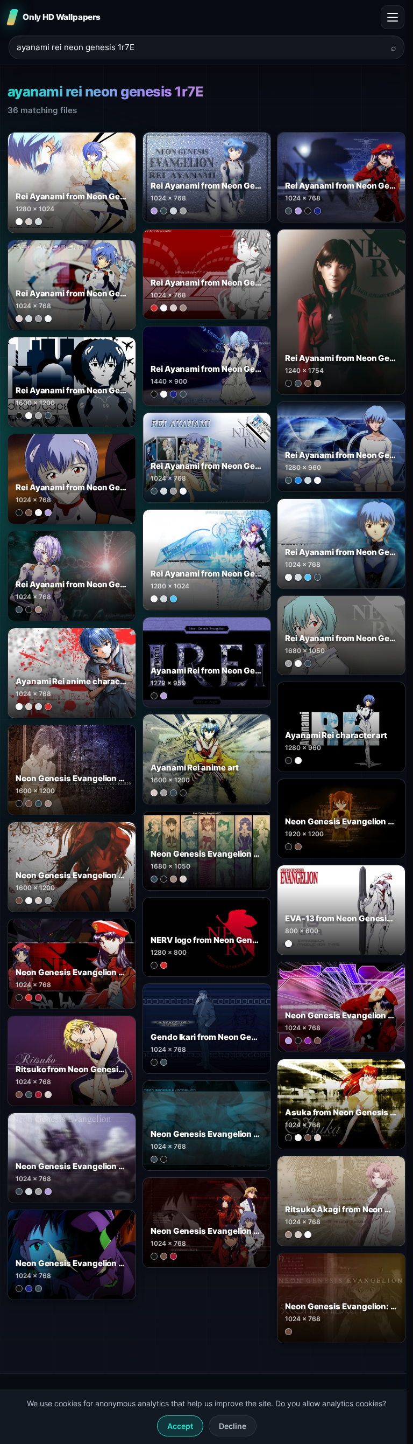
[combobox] (200, 47)
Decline (232, 1426)
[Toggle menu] (392, 17)
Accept (180, 1426)
